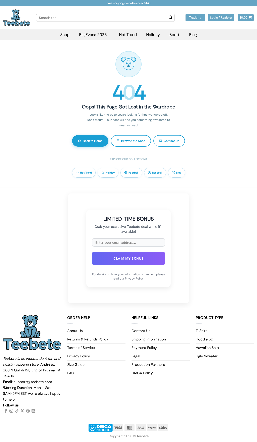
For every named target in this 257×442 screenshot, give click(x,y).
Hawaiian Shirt (207, 347)
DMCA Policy (142, 373)
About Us (75, 330)
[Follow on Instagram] (11, 411)
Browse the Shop (133, 141)
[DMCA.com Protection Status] (100, 427)
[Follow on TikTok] (17, 411)
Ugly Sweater (207, 356)
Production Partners (148, 364)
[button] (246, 17)
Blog (193, 34)
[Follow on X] (22, 411)
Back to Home (92, 141)
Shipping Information (149, 339)
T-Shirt (201, 330)
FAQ (70, 373)
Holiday (153, 34)
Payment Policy (144, 347)
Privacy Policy (78, 356)
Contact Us (171, 141)
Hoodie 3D (204, 339)
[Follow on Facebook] (6, 411)
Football (133, 172)
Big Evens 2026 (93, 34)
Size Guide (76, 364)
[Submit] (170, 18)
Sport (174, 34)
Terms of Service (81, 347)
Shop (64, 34)
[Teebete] (16, 17)
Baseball (157, 172)
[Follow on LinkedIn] (33, 411)
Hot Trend (128, 34)
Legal (136, 356)
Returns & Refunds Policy (87, 339)
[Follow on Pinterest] (28, 411)
